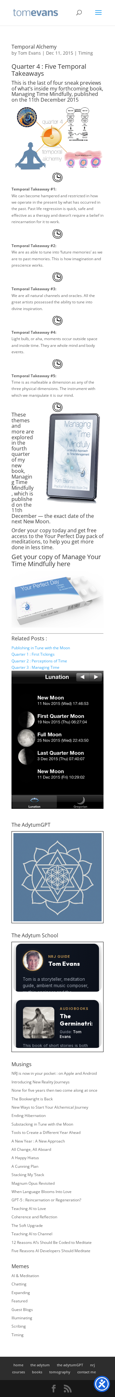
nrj (92, 1364)
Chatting (19, 1284)
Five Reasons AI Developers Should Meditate (51, 1250)
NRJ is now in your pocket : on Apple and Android (54, 1073)
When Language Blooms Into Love (42, 1191)
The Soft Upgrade (27, 1225)
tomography (59, 1372)
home (18, 1364)
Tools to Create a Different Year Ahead (46, 1132)
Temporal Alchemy (34, 46)
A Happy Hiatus (25, 1157)
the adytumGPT (70, 1364)
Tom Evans (29, 53)
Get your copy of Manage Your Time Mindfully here (56, 560)
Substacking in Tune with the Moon (42, 1124)
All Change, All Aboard (31, 1149)
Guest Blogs (22, 1309)
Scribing (19, 1326)
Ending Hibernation (29, 1115)
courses (18, 1372)
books (37, 1372)
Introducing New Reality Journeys (41, 1082)
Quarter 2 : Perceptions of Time (39, 661)
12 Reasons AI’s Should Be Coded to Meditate (52, 1242)
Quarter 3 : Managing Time (35, 667)
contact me (86, 1372)
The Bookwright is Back (32, 1099)
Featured (19, 1301)
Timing (85, 53)
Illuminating (22, 1318)
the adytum (40, 1364)
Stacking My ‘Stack (28, 1174)
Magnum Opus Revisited (33, 1183)
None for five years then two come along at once (54, 1090)
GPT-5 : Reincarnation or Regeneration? (46, 1200)
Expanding (21, 1292)
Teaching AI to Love (29, 1208)
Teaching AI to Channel (32, 1234)
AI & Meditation (25, 1275)
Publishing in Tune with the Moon (41, 648)
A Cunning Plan (25, 1166)
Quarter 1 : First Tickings (33, 654)
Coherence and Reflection (34, 1217)
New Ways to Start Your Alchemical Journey (50, 1107)
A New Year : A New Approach (38, 1141)
